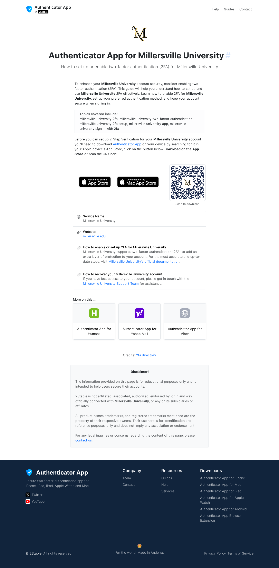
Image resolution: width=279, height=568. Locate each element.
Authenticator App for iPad (220, 491)
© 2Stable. (34, 553)
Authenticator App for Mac (220, 484)
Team (127, 478)
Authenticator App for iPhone (222, 478)
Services (167, 491)
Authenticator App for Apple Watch (222, 500)
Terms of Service (240, 553)
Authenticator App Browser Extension (221, 518)
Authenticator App (127, 144)
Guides (229, 9)
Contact (245, 9)
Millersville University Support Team (111, 283)
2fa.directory (146, 355)
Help (215, 9)
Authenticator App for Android (223, 509)
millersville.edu (94, 236)
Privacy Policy (215, 553)
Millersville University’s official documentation (143, 261)
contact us (83, 440)
